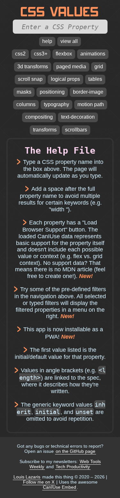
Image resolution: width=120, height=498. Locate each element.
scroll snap (30, 79)
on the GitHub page (75, 451)
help (47, 41)
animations (92, 53)
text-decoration (78, 117)
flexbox (64, 53)
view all (69, 41)
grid (98, 66)
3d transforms (32, 66)
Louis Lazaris (26, 476)
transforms (45, 129)
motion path (90, 104)
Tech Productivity (73, 466)
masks (24, 92)
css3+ (40, 53)
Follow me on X (38, 482)
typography (56, 104)
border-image (88, 92)
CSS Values (60, 12)
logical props (65, 79)
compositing (39, 117)
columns (26, 104)
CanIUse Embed (59, 487)
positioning (52, 92)
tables (95, 79)
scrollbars (76, 129)
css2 (20, 53)
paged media (71, 66)
